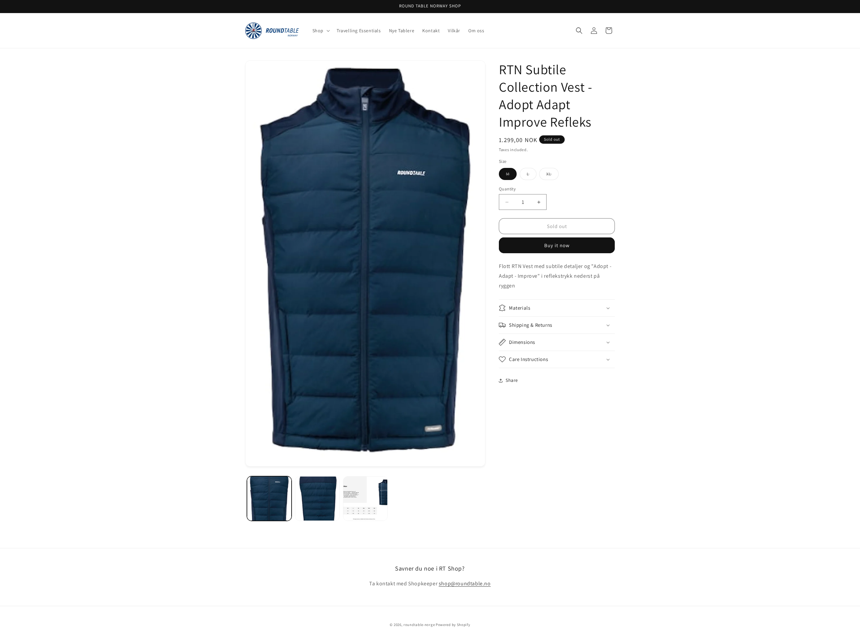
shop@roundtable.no (465, 583)
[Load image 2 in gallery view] (317, 498)
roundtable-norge (419, 624)
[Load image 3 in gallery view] (365, 498)
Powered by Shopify (453, 624)
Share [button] (512, 380)
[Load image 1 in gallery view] (269, 498)
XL (552, 175)
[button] (320, 31)
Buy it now (557, 245)
